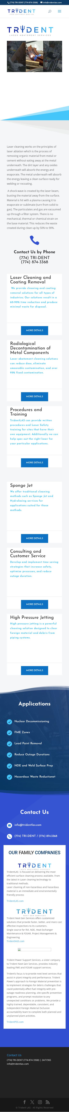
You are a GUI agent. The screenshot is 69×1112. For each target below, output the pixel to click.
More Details (34, 330)
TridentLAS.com (15, 900)
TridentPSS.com (15, 1021)
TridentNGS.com (15, 941)
